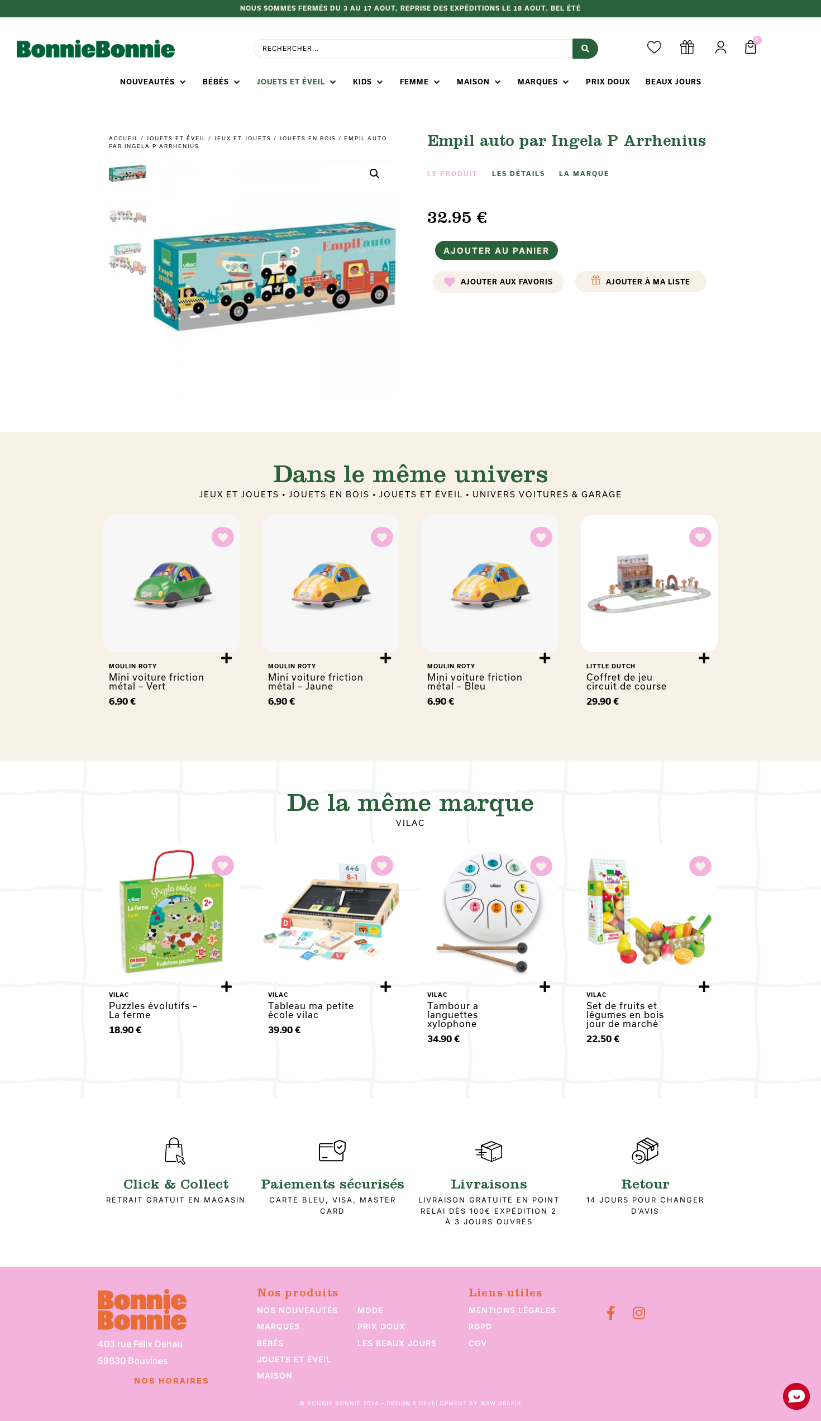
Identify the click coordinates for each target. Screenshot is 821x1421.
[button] (153, 82)
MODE (370, 1310)
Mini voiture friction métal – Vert (156, 681)
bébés (270, 1343)
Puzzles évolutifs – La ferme (153, 1010)
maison (275, 1375)
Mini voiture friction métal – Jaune (316, 681)
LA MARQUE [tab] (584, 173)
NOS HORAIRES (171, 1381)
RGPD (480, 1326)
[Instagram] (639, 1313)
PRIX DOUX (381, 1326)
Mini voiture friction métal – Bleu (475, 681)
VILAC (410, 823)
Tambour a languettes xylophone (453, 1015)
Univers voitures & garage (547, 494)
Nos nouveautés (297, 1310)
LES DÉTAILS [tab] (518, 173)
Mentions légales (512, 1310)
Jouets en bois (307, 138)
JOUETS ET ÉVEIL (176, 138)
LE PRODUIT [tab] (452, 173)
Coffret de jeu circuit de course (626, 681)
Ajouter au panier (496, 250)
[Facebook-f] (611, 1313)
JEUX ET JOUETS (242, 138)
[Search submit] (585, 49)
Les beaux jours (397, 1343)
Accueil (124, 138)
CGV (478, 1343)
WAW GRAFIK (501, 1403)
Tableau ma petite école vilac (311, 1010)
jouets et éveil (294, 1359)
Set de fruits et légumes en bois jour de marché (625, 1015)
